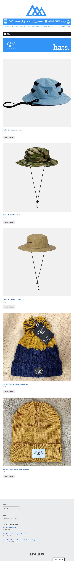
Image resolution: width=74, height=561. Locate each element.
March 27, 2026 (7, 536)
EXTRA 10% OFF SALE (9, 527)
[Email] (42, 554)
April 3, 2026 (6, 529)
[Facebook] (31, 554)
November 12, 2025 (8, 542)
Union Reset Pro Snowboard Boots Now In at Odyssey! (20, 540)
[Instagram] (38, 554)
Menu (8, 34)
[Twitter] (34, 554)
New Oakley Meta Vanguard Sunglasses (16, 534)
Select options (9, 137)
